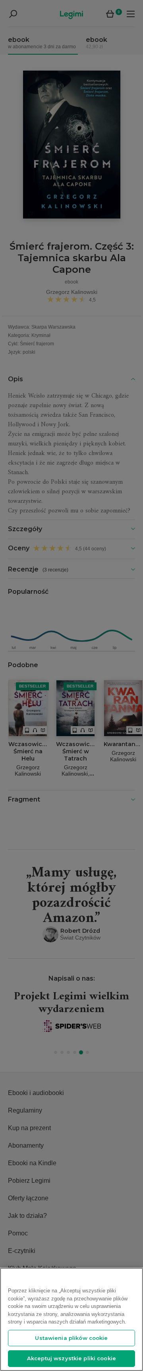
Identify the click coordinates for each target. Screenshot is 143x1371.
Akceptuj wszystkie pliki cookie (71, 1358)
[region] (71, 1319)
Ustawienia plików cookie (71, 1338)
